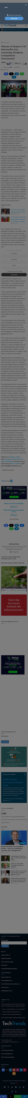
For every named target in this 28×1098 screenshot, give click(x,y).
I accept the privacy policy (14, 15)
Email (6, 7)
